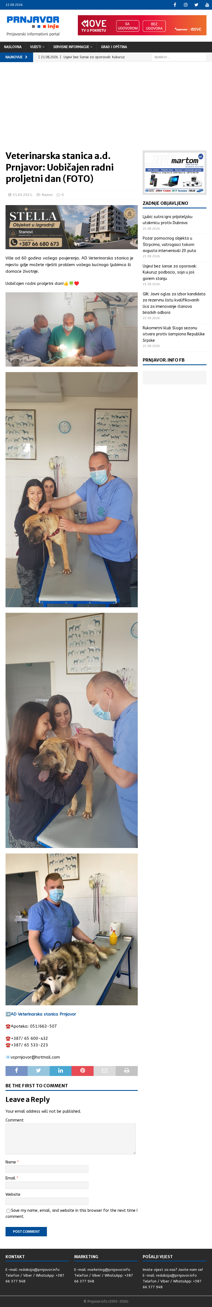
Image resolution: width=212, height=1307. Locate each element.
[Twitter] (196, 5)
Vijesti (35, 47)
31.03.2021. (23, 195)
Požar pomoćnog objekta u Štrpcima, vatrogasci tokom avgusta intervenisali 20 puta (169, 244)
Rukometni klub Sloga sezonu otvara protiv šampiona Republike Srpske (174, 334)
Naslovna (13, 47)
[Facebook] (175, 5)
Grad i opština (114, 47)
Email (11, 1178)
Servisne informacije (71, 47)
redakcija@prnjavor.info (39, 1270)
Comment (15, 1120)
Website (13, 1194)
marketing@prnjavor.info (109, 1270)
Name (11, 1162)
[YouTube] (207, 5)
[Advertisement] (106, 109)
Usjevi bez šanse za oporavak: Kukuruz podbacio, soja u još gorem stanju (170, 272)
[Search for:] (178, 57)
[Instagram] (185, 5)
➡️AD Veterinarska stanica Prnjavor (41, 1014)
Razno (47, 195)
